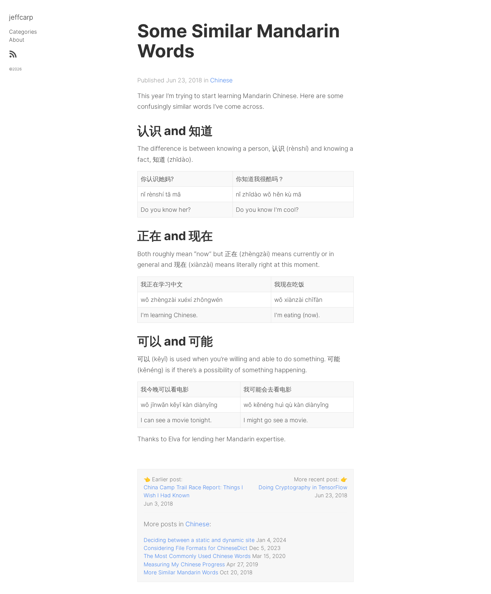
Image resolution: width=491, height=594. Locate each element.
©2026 (15, 69)
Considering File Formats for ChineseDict (196, 548)
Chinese (221, 80)
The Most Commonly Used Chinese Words (197, 556)
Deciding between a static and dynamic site (199, 540)
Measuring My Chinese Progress (184, 564)
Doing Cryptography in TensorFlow (303, 487)
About (16, 39)
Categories (23, 31)
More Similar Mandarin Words (181, 572)
